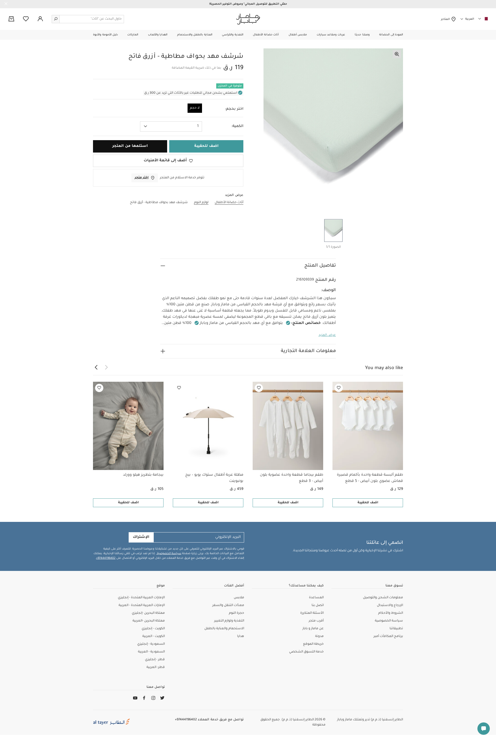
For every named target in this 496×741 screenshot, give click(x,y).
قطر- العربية (155, 667)
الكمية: (237, 126)
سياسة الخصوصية (168, 553)
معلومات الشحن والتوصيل (383, 598)
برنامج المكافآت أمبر (388, 636)
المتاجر (446, 19)
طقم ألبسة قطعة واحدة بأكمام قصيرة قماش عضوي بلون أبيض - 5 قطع (370, 478)
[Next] (96, 367)
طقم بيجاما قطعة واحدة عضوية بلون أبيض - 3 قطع (291, 478)
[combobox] (171, 126)
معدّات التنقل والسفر (228, 605)
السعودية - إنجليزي (151, 644)
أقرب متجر (316, 621)
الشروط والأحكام (390, 613)
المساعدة (316, 598)
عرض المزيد (327, 335)
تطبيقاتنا (396, 629)
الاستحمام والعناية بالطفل (224, 629)
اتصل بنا (318, 605)
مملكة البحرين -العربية (149, 621)
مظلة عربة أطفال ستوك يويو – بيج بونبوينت (214, 478)
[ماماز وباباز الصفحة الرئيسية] (248, 19)
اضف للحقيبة (368, 503)
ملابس (239, 598)
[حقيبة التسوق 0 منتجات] (11, 19)
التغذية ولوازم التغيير (229, 621)
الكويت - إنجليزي (153, 629)
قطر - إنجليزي (155, 660)
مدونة (319, 636)
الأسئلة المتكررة (312, 613)
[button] (391, 35)
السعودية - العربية (151, 652)
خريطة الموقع (313, 644)
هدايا (240, 636)
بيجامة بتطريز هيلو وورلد (143, 475)
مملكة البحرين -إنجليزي (148, 613)
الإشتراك (141, 537)
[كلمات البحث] (56, 19)
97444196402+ (105, 558)
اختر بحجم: (234, 109)
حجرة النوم (236, 613)
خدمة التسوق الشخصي (306, 652)
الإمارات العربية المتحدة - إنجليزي (141, 598)
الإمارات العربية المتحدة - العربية (142, 605)
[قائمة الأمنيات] (339, 388)
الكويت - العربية (153, 636)
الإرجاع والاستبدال (390, 605)
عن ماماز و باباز (313, 629)
